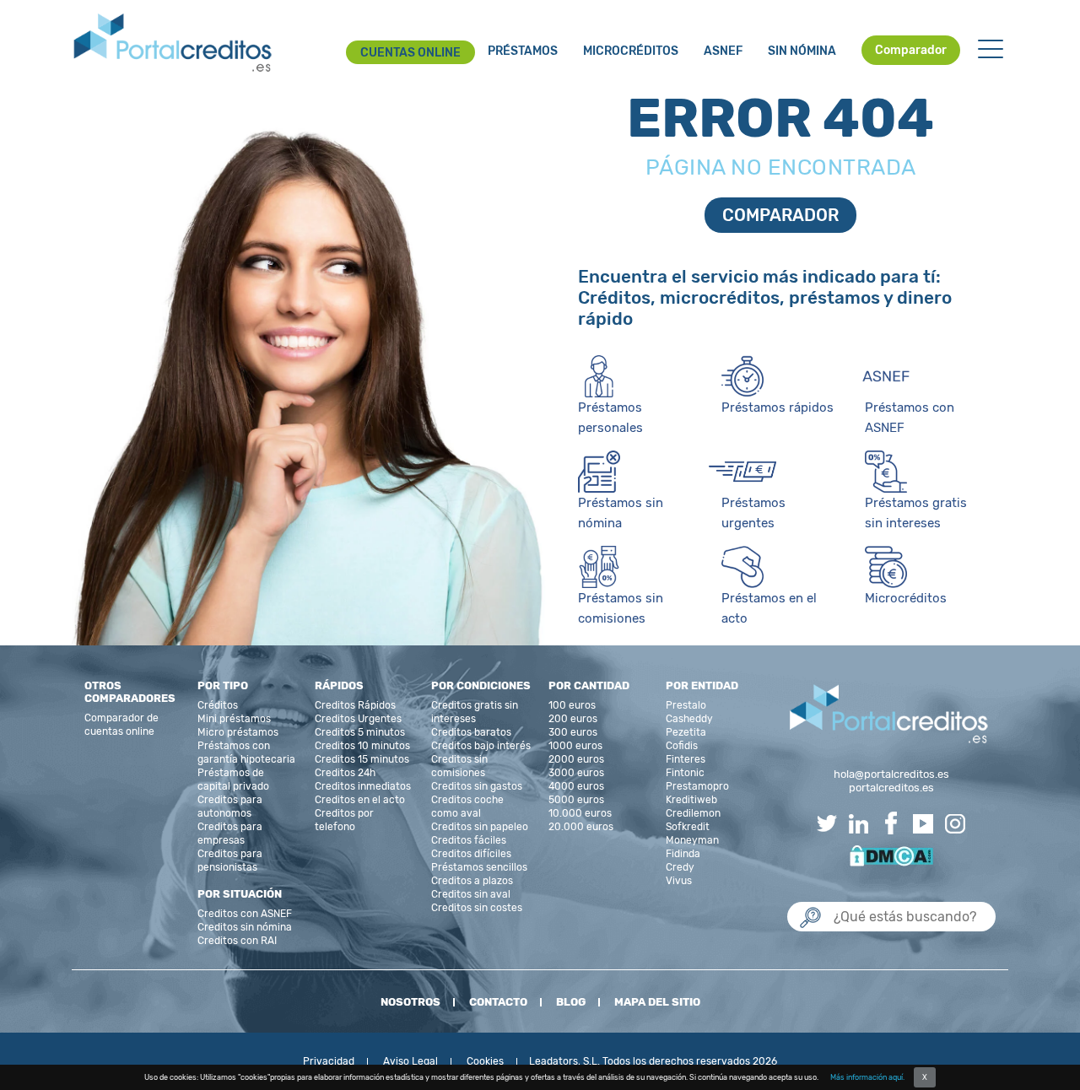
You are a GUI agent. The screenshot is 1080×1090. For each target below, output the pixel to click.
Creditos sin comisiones (459, 766)
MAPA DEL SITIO (657, 1002)
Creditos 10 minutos (362, 746)
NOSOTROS (410, 1002)
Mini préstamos (234, 719)
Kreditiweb (691, 800)
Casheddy (689, 719)
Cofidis (682, 746)
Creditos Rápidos (355, 705)
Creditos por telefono (344, 820)
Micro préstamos (237, 732)
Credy (680, 867)
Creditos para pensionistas (229, 860)
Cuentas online (410, 53)
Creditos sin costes (476, 908)
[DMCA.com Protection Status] (891, 854)
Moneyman (692, 840)
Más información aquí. (867, 1077)
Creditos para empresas (229, 833)
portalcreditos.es (891, 787)
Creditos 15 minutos (362, 759)
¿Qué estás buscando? (858, 885)
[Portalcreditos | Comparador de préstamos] (173, 43)
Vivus (679, 881)
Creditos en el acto (360, 800)
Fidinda (683, 854)
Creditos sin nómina (244, 927)
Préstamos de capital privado (233, 779)
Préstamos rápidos (777, 407)
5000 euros (576, 800)
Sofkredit (688, 827)
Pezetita (686, 732)
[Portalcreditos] (889, 715)
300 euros (572, 732)
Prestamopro (697, 786)
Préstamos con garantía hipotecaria (246, 752)
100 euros (572, 705)
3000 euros (576, 773)
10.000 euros (580, 813)
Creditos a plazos (472, 881)
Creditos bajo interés (481, 746)
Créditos (217, 705)
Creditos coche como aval (467, 806)
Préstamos (523, 51)
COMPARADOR (780, 215)
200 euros (572, 719)
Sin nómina (802, 51)
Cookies (485, 1061)
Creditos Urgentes (358, 719)
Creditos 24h (345, 773)
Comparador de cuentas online (121, 724)
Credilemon (693, 813)
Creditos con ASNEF (244, 914)
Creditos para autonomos (229, 806)
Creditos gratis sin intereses (474, 712)
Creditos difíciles (471, 854)
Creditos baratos (471, 732)
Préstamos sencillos (479, 867)
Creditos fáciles (468, 840)
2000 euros (576, 759)
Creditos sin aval (470, 894)
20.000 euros (580, 827)
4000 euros (576, 786)
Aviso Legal (410, 1061)
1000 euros (575, 746)
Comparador (911, 50)
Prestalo (686, 705)
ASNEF (723, 51)
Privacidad (328, 1061)
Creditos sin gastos (476, 786)
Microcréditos (630, 51)
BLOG (571, 1002)
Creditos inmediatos (363, 786)
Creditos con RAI (237, 941)
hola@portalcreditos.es (891, 774)
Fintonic (685, 773)
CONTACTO (498, 1002)
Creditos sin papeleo (479, 827)
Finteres (685, 759)
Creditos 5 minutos (360, 732)
